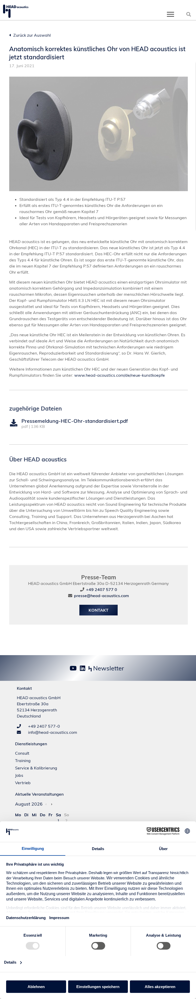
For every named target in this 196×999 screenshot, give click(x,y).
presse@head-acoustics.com (101, 595)
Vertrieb (23, 782)
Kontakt (98, 610)
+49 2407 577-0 (43, 726)
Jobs (19, 775)
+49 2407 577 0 (101, 589)
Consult (22, 753)
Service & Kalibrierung (36, 767)
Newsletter (108, 668)
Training (23, 760)
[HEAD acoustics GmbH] (15, 11)
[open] (170, 14)
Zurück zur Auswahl (31, 35)
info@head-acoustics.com (52, 732)
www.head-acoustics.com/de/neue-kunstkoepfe (119, 375)
